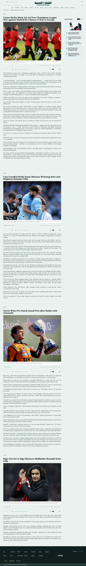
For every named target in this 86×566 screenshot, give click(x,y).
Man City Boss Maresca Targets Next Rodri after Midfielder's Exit (74, 54)
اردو (14, 1)
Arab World (17, 7)
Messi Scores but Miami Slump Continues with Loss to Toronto (74, 43)
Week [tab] (81, 19)
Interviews (31, 7)
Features (66, 7)
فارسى (17, 1)
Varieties (36, 7)
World (22, 7)
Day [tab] (78, 19)
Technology (72, 7)
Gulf (12, 7)
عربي (4, 1)
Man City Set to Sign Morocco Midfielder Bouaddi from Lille (73, 49)
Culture (46, 7)
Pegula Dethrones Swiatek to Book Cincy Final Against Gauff (74, 38)
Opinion (26, 7)
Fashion (61, 7)
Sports (50, 7)
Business (41, 7)
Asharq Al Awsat (10, 225)
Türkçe (11, 1)
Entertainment (56, 7)
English (7, 1)
